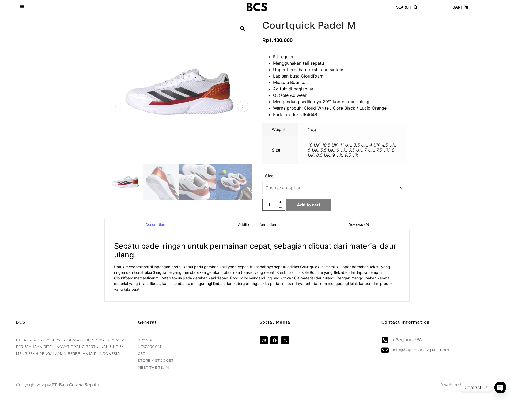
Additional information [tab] (257, 224)
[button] (242, 28)
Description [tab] (155, 224)
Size (269, 176)
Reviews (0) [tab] (359, 224)
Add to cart (308, 204)
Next (242, 106)
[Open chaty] (500, 387)
